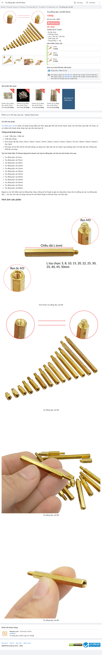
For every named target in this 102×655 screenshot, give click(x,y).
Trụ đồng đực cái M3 (9, 126)
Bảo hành (5, 643)
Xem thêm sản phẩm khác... (68, 99)
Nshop (3, 7)
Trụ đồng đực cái (52, 7)
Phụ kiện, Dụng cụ (13, 7)
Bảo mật (19, 643)
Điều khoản (27, 643)
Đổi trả (12, 643)
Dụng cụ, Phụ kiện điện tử (28, 7)
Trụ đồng (42, 7)
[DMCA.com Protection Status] (75, 644)
